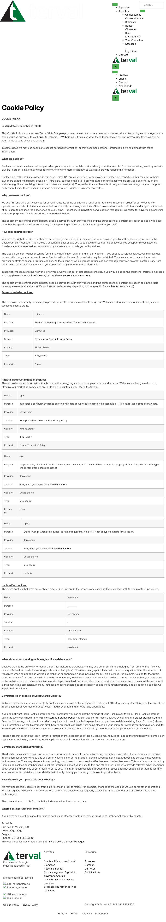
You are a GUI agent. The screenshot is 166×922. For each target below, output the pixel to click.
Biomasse (130, 21)
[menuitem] (128, 75)
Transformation (134, 40)
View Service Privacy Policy (57, 339)
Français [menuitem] (62, 913)
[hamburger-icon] (115, 4)
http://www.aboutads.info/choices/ (26, 275)
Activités (124, 11)
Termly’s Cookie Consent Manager (64, 841)
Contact (123, 54)
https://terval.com (47, 137)
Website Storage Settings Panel (56, 717)
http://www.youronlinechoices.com (70, 275)
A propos (124, 7)
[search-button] (142, 11)
